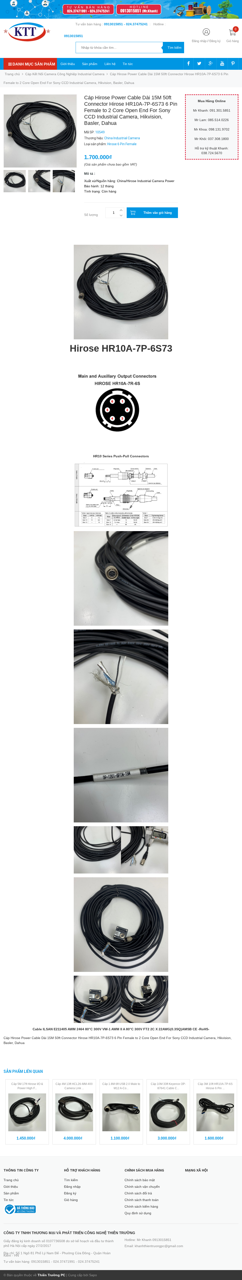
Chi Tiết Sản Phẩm (17, 238)
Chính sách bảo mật (140, 1180)
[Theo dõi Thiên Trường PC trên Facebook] (188, 64)
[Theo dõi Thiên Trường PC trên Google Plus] (211, 64)
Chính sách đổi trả (138, 1193)
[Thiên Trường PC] (27, 32)
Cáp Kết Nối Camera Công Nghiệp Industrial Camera (64, 74)
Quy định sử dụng (138, 1213)
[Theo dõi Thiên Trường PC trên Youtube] (222, 64)
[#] (121, 9)
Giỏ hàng (71, 1200)
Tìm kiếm (71, 1180)
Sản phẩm (89, 64)
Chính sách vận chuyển (142, 1186)
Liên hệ (110, 64)
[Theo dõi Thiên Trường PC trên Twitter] (199, 64)
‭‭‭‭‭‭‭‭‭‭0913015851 (73, 36)
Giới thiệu (67, 64)
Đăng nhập (199, 41)
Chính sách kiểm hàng (141, 1206)
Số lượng (91, 215)
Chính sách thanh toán (142, 1200)
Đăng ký (215, 41)
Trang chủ (11, 1180)
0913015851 (114, 24)
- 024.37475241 (136, 24)
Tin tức (128, 64)
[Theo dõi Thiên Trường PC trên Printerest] (233, 64)
